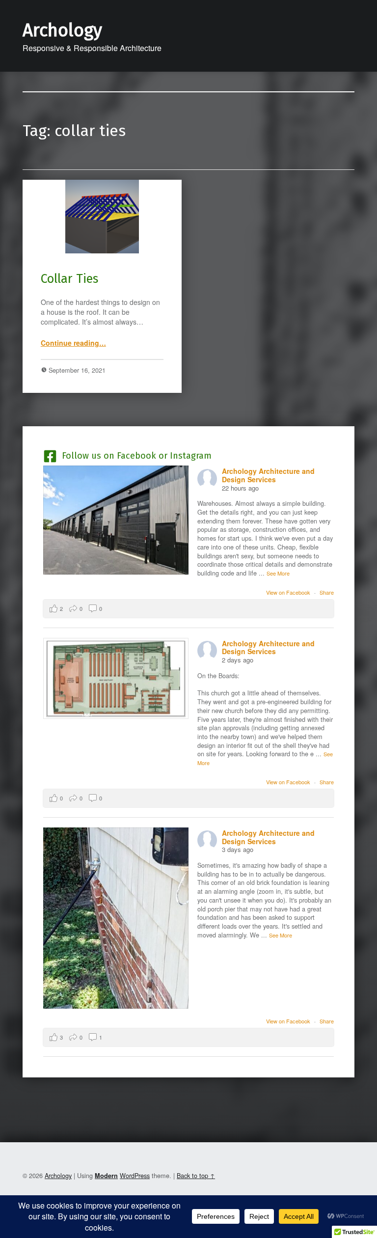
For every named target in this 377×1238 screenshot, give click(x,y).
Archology (62, 30)
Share (327, 592)
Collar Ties (69, 278)
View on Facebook (289, 592)
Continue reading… (73, 343)
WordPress (135, 1175)
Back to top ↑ (196, 1175)
